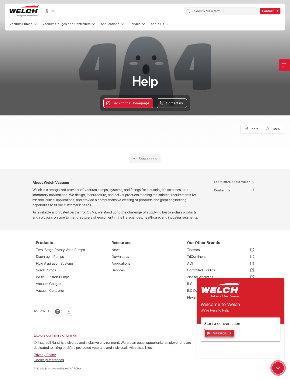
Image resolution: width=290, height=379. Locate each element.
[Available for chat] (278, 368)
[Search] (188, 11)
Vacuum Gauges (48, 284)
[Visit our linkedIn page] (57, 311)
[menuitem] (23, 24)
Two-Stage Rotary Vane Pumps (60, 250)
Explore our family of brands (55, 335)
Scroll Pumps (46, 270)
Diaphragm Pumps (50, 256)
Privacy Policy (45, 355)
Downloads (120, 256)
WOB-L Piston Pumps (53, 277)
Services (118, 270)
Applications (120, 263)
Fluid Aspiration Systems (55, 263)
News (115, 250)
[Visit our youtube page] (69, 311)
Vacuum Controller (50, 290)
